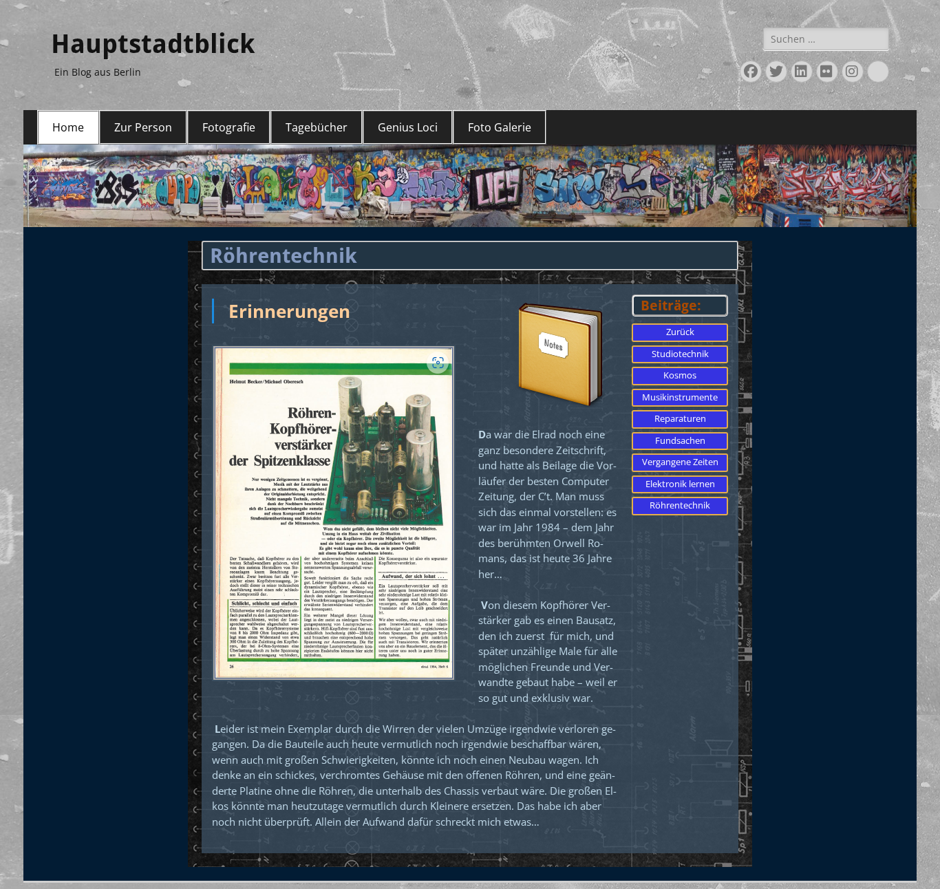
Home (68, 127)
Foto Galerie (499, 127)
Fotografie (228, 127)
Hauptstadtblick (153, 44)
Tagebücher (317, 127)
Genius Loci (408, 127)
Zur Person (143, 127)
